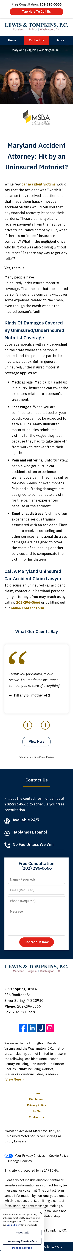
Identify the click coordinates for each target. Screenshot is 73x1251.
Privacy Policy (36, 1105)
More (60, 40)
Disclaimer (36, 1099)
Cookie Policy (58, 1156)
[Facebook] (23, 1028)
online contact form (27, 608)
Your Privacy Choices (30, 1156)
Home (12, 40)
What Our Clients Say (36, 631)
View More (36, 741)
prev (27, 729)
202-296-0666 (28, 602)
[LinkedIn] (32, 1028)
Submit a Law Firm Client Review (36, 757)
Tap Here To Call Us (36, 11)
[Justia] (41, 1028)
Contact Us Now (37, 942)
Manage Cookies (20, 1161)
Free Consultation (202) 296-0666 (37, 866)
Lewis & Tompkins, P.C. (50, 1230)
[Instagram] (50, 1028)
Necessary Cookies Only (22, 1241)
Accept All (22, 1232)
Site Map (37, 1111)
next (45, 729)
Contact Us (36, 40)
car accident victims (38, 184)
